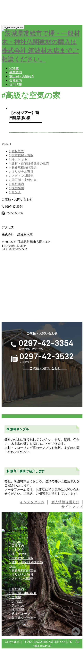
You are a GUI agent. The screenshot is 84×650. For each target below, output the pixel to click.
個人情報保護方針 (65, 502)
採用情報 (15, 84)
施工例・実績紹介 (21, 76)
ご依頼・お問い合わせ (23, 220)
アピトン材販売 (22, 175)
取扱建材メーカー (24, 617)
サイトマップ (71, 507)
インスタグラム (32, 502)
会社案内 (15, 80)
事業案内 (15, 72)
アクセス (18, 605)
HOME (14, 68)
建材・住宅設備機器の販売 (30, 163)
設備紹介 (18, 601)
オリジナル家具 (22, 171)
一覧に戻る (9, 140)
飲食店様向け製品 (24, 167)
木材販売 (18, 151)
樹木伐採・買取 (22, 155)
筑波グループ (21, 613)
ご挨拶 (16, 597)
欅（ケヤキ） (21, 159)
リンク (16, 192)
